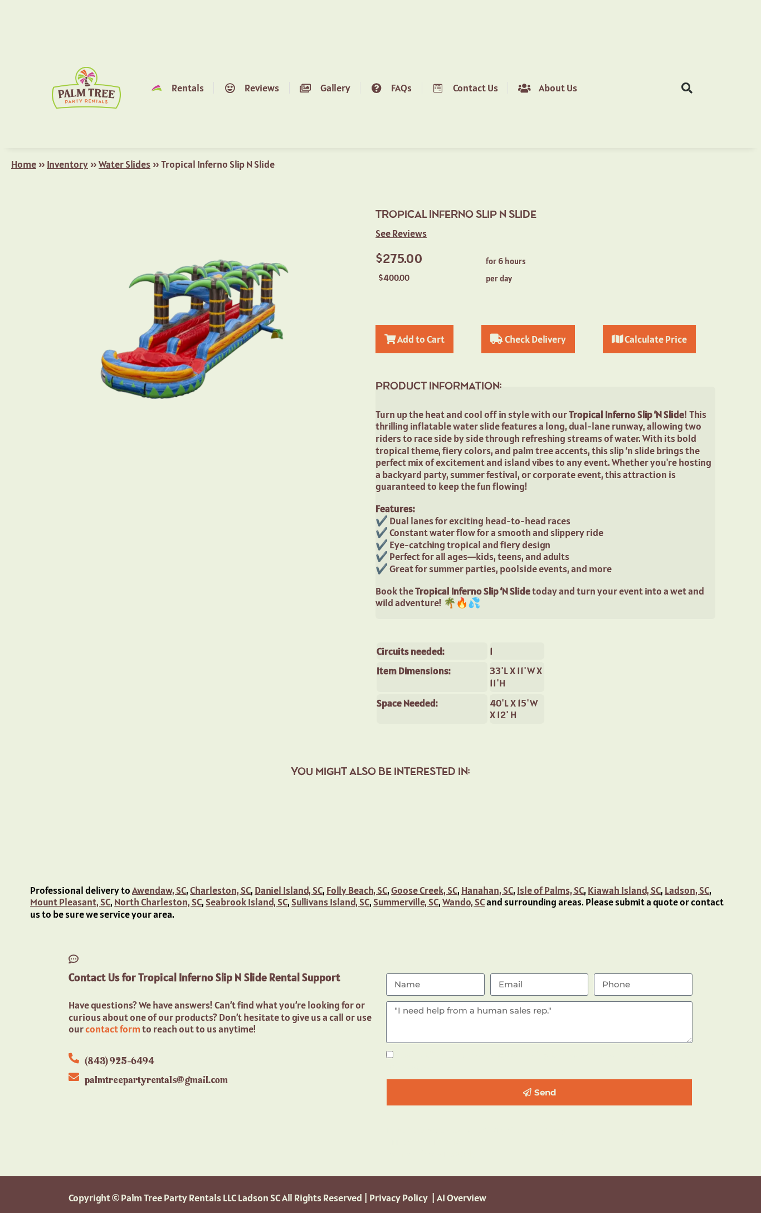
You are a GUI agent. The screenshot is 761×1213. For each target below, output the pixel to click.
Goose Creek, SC (424, 890)
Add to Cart (420, 339)
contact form (112, 1028)
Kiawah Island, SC (624, 890)
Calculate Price (655, 339)
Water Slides (124, 164)
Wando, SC (463, 901)
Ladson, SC (687, 890)
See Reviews (401, 233)
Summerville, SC (405, 901)
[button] (687, 88)
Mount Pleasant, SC (70, 901)
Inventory (67, 164)
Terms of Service (420, 1153)
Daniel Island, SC (289, 890)
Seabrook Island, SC (246, 901)
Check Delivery (534, 339)
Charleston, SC (220, 890)
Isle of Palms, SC (550, 890)
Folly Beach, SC (356, 890)
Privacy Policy (415, 1141)
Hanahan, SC (487, 890)
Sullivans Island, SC (330, 901)
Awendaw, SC (159, 890)
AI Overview (461, 1197)
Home (23, 164)
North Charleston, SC (158, 901)
